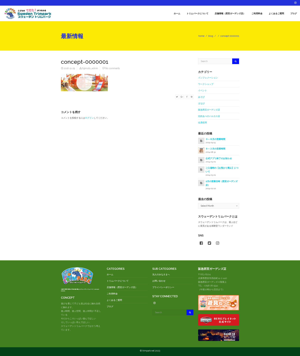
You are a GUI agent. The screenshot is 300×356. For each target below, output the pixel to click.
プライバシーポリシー (163, 287)
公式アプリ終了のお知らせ (219, 158)
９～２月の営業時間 (215, 148)
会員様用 (202, 122)
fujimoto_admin (90, 68)
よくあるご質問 (276, 13)
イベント (202, 90)
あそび (201, 97)
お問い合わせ (158, 281)
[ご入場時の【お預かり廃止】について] (201, 169)
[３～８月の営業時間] (201, 141)
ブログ (293, 13)
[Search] (235, 61)
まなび (201, 103)
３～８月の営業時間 (215, 139)
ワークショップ (205, 84)
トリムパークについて (197, 13)
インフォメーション (208, 77)
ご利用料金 (257, 13)
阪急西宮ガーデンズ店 (209, 109)
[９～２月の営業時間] (201, 150)
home (201, 36)
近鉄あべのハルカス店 (209, 116)
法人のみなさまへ (161, 274)
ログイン (89, 118)
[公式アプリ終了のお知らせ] (201, 160)
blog (210, 36)
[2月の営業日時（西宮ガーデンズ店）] (201, 183)
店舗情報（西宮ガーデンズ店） (230, 13)
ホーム (177, 13)
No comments (112, 68)
